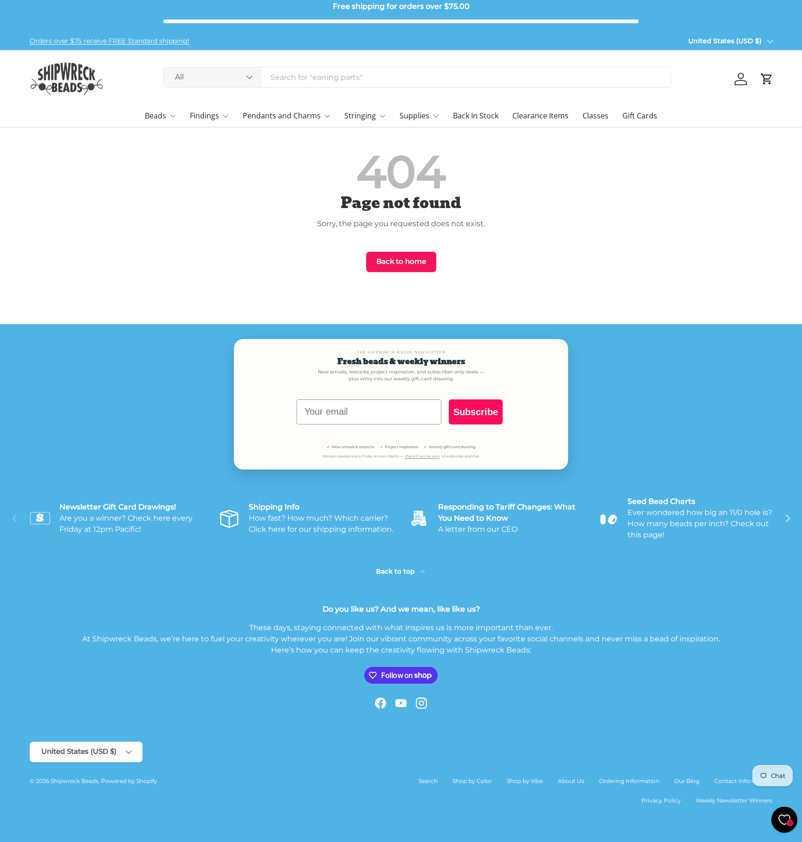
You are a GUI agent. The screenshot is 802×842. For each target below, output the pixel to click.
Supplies (414, 116)
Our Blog (686, 780)
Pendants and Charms (282, 116)
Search (428, 780)
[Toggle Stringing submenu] (382, 116)
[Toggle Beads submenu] (172, 116)
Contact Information (743, 780)
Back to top (396, 571)
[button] (767, 79)
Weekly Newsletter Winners (734, 800)
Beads (155, 116)
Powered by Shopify (129, 780)
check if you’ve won (422, 456)
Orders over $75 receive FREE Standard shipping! (109, 41)
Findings (204, 116)
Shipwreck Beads (74, 780)
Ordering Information (629, 780)
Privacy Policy (661, 800)
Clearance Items (540, 116)
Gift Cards (639, 116)
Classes (595, 116)
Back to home (401, 261)
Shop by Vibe (525, 780)
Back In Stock (475, 116)
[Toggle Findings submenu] (225, 116)
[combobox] (417, 77)
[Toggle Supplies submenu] (435, 116)
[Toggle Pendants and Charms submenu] (327, 116)
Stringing (360, 116)
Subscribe (475, 412)
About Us (571, 780)
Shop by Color (472, 780)
